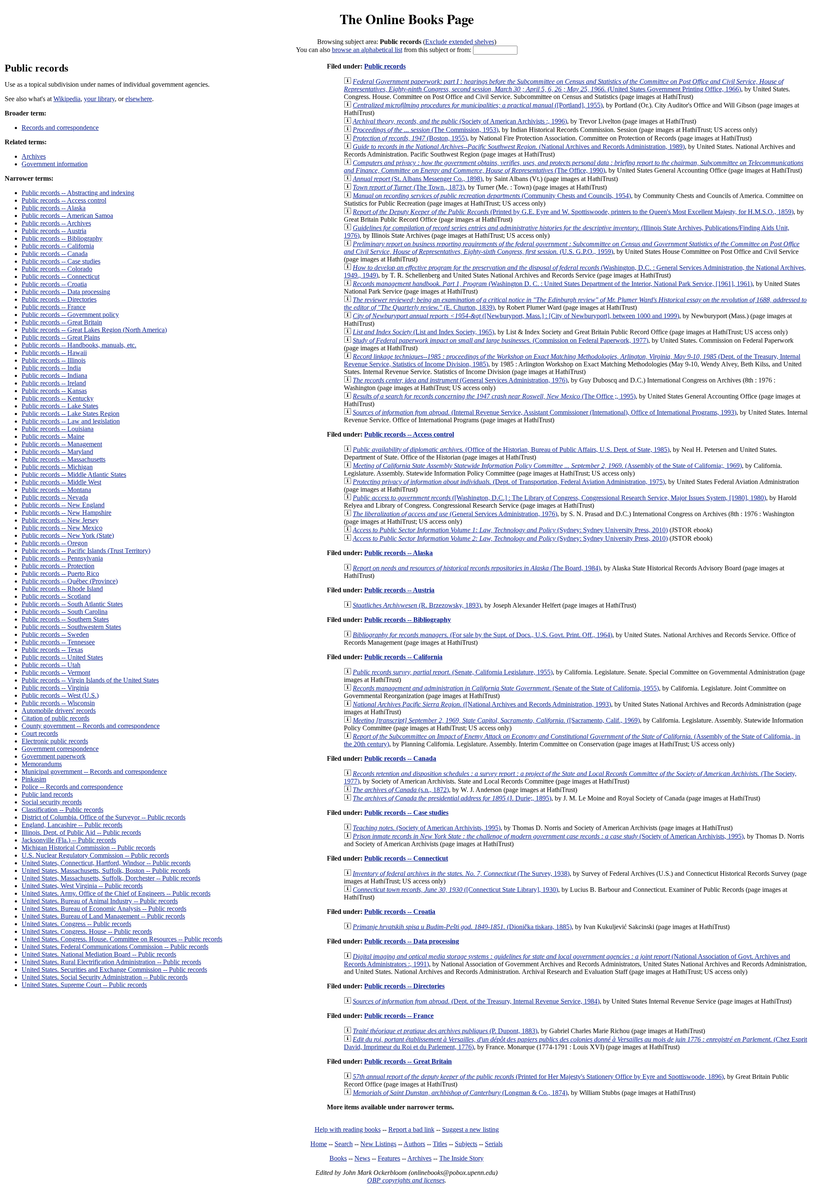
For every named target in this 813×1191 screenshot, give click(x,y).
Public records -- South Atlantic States (72, 604)
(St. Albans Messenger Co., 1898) (417, 178)
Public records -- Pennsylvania (62, 558)
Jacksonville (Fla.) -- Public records (69, 840)
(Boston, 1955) (410, 138)
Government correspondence (60, 748)
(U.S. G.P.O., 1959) (571, 247)
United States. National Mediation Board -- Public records (99, 954)
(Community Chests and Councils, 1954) (492, 195)
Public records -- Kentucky (58, 398)
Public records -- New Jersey (60, 520)
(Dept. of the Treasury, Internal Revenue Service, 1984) (476, 1001)
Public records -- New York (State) (68, 535)
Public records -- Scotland (56, 596)
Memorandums (42, 763)
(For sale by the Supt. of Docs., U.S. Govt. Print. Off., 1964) (482, 634)
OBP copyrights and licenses (406, 1180)
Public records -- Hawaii (54, 352)
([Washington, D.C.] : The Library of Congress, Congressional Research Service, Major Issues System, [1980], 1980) (559, 497)
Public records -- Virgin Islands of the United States (90, 680)
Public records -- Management (62, 444)
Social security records (52, 802)
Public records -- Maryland (57, 451)
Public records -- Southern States (65, 619)
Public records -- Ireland (54, 383)
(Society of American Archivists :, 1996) (460, 121)
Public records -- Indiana (54, 375)
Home (318, 1143)
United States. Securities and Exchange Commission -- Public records (114, 969)
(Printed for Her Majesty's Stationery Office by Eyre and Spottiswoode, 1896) (538, 1076)
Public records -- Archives (56, 223)
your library (99, 98)
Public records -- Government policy (70, 314)
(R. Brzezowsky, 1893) (417, 605)
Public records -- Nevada (55, 497)
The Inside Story (461, 1158)
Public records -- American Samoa (67, 215)
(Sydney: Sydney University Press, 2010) (510, 530)
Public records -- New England (63, 505)
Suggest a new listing (470, 1129)
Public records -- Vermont (56, 672)
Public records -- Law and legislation (71, 421)
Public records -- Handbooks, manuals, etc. (79, 345)
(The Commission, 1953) (425, 129)
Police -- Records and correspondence (72, 786)
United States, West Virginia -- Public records (82, 885)
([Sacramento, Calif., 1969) (496, 720)
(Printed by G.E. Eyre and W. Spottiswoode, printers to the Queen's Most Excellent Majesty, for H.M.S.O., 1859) (573, 211)
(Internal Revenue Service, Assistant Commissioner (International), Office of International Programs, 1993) (544, 412)
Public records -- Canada (55, 253)
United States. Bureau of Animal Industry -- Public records (100, 901)
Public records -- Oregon (55, 543)
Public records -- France (54, 307)
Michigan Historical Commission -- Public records (88, 847)
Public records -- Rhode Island (62, 588)
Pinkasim (34, 779)
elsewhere (138, 98)
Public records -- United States (62, 657)
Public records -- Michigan (57, 466)
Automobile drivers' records (59, 710)
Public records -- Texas (52, 649)
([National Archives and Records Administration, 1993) (482, 704)
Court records (40, 733)
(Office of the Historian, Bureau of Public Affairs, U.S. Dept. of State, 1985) (511, 449)
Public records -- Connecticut (61, 276)
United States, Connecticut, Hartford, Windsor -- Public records (106, 862)
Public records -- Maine (53, 436)
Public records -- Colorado (57, 268)
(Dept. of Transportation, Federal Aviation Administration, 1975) (509, 481)
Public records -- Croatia (54, 284)
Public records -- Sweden (55, 634)
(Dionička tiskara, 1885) (462, 926)
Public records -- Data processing (66, 291)
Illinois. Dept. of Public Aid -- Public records (81, 832)
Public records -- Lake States (60, 406)
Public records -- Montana (56, 489)
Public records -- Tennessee (58, 642)
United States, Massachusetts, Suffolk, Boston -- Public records (106, 870)
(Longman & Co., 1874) (460, 1092)
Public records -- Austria (54, 230)
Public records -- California (58, 246)
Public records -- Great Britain (62, 322)
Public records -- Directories (59, 299)
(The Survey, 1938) (461, 873)
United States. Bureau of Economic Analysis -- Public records (104, 908)
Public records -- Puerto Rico (60, 573)
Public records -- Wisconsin (58, 703)
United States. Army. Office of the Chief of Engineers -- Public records (116, 893)
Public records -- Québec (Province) (70, 581)
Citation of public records (55, 718)
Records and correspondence (60, 127)
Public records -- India (51, 367)
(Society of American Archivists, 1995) (427, 827)
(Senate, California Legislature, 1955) (453, 672)
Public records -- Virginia (55, 687)
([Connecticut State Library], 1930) (455, 889)
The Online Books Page (407, 19)
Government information (55, 164)
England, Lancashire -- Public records (72, 824)
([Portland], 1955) (478, 105)
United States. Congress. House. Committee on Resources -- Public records (122, 939)
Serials (494, 1143)
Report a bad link (411, 1129)
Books (338, 1158)
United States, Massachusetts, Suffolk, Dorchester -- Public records (111, 878)
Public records (385, 66)
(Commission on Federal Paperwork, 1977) (500, 340)
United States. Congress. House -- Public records (87, 931)
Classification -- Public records (62, 809)
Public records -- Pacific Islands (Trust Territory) (86, 550)
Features (389, 1158)
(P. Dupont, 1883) (445, 1030)
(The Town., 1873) (409, 187)
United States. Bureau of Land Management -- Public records (103, 916)
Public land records (47, 794)
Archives (34, 156)
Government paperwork (54, 756)
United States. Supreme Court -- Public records (84, 984)
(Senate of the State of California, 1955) (506, 688)
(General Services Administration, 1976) (460, 380)
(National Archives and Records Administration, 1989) (519, 146)
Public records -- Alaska (54, 208)
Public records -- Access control (64, 200)
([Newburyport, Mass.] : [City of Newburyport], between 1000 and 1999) (516, 315)
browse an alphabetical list (367, 49)
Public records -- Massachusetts (63, 459)
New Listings (378, 1143)
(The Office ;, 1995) (494, 396)
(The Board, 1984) (476, 568)
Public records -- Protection (58, 565)
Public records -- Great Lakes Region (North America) (94, 329)
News (362, 1158)
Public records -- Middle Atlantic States (74, 474)
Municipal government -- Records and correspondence (94, 771)
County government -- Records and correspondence (91, 725)
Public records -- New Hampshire (66, 512)
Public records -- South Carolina (65, 611)
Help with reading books (348, 1129)
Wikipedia (66, 98)
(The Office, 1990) (573, 166)
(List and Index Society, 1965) (423, 332)
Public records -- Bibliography (62, 238)
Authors (414, 1143)
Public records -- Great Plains (61, 337)
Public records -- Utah (51, 664)
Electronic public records (55, 741)
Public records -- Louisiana (58, 428)
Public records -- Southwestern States (71, 626)
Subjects (466, 1143)
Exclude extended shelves (459, 41)
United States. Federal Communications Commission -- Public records (115, 946)
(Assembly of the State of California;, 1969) (547, 465)
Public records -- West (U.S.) (60, 695)
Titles (440, 1143)
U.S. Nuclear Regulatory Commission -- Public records (95, 855)
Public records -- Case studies (61, 261)
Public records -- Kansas (54, 390)
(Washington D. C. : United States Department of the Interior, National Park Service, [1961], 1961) (552, 283)
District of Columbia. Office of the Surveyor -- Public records (103, 817)
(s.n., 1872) (401, 789)
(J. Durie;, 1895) (452, 798)
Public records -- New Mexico (62, 527)
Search (344, 1143)
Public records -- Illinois (54, 360)
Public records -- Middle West (61, 482)
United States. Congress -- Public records (76, 923)
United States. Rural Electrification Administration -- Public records (111, 961)
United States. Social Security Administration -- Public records (105, 977)
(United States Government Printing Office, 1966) (563, 85)
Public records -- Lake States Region (70, 413)
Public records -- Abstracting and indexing (78, 192)
